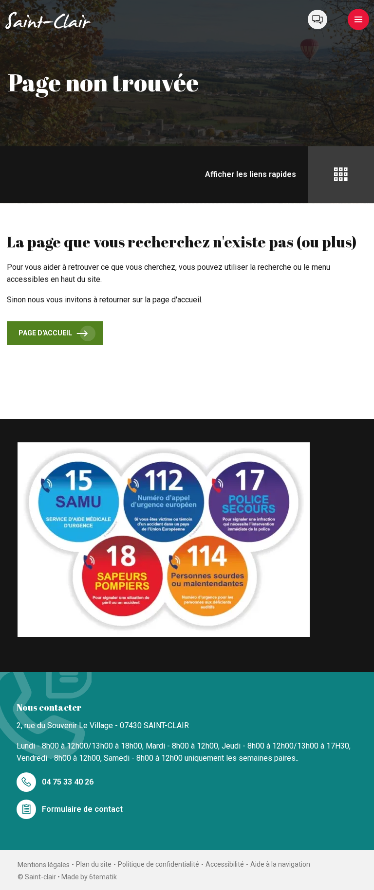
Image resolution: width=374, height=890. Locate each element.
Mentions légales (44, 865)
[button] (358, 19)
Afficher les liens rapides (250, 174)
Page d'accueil (45, 333)
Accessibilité (225, 864)
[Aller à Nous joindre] (317, 19)
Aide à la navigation (280, 864)
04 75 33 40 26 (68, 781)
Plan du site (94, 864)
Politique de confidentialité (158, 864)
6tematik (103, 877)
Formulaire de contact (82, 809)
